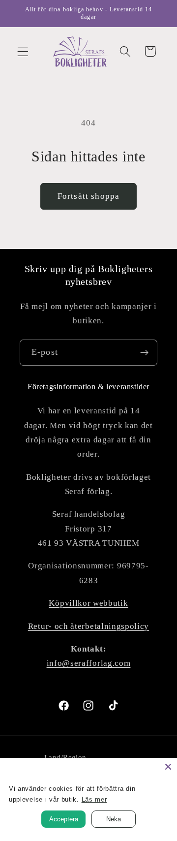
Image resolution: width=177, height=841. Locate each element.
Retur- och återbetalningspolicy (88, 626)
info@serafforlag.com (89, 663)
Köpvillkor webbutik (88, 603)
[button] (22, 51)
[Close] (168, 767)
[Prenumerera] (144, 353)
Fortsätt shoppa (88, 196)
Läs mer (94, 799)
